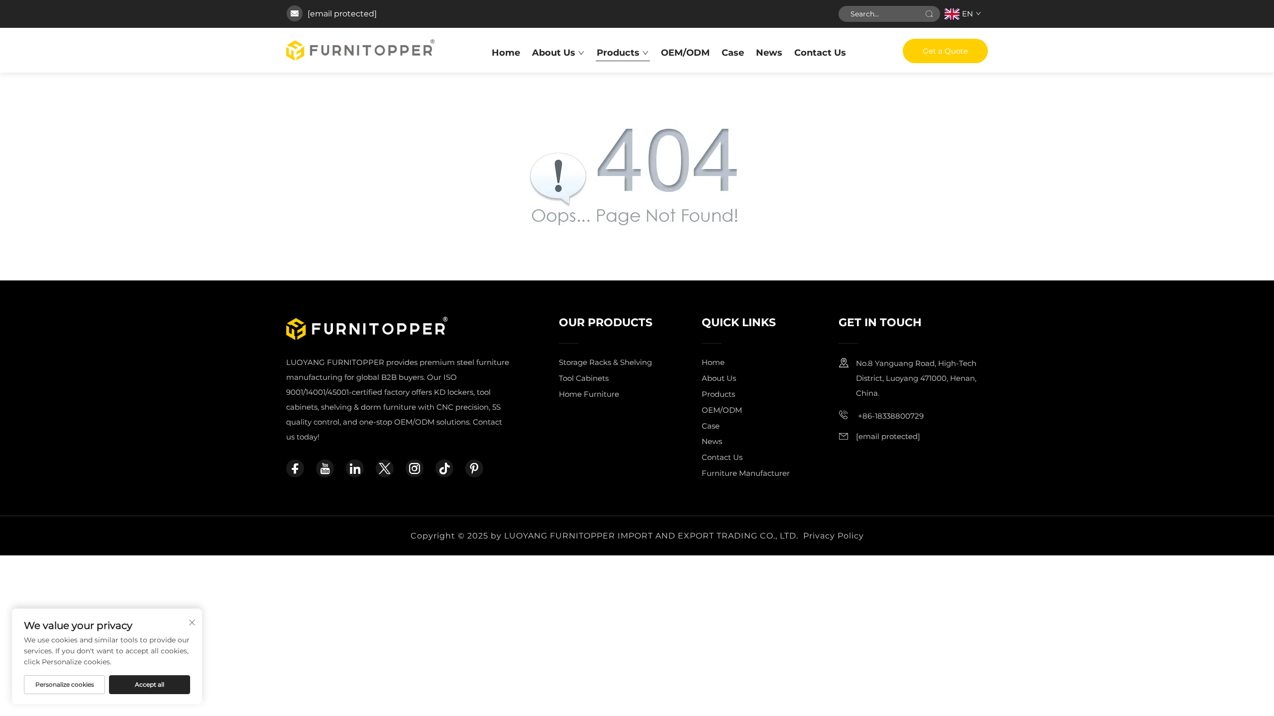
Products (618, 52)
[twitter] (385, 468)
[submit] (929, 14)
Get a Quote (945, 51)
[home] (360, 49)
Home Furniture (589, 394)
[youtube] (325, 468)
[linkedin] (355, 468)
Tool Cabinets (584, 378)
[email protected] (342, 13)
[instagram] (415, 468)
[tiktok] (444, 468)
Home (506, 52)
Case (733, 52)
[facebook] (295, 468)
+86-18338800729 (890, 416)
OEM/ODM (685, 52)
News (769, 52)
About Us (553, 52)
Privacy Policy (833, 535)
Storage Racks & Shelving (605, 362)
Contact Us (820, 52)
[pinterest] (474, 468)
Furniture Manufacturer (746, 473)
